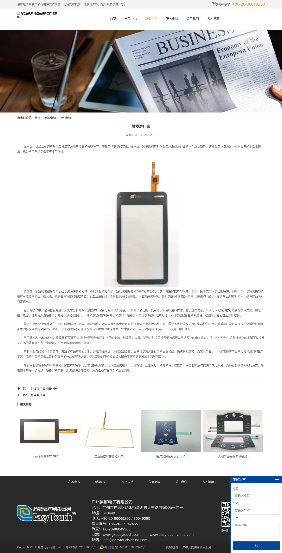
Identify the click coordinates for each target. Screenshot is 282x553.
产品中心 (130, 18)
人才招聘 (213, 18)
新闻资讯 (151, 18)
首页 (113, 18)
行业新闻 (66, 118)
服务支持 (172, 18)
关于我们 (192, 18)
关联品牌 (154, 482)
